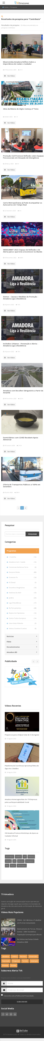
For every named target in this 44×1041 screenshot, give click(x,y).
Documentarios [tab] (13, 647)
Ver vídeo (11, 76)
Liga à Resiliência (22, 603)
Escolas (13, 965)
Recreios (23, 956)
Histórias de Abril (22, 593)
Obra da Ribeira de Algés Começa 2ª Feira (20, 109)
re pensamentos (22, 608)
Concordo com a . (19, 996)
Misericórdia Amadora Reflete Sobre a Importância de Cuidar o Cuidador (19, 63)
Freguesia (15, 961)
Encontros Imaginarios (22, 588)
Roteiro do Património (22, 613)
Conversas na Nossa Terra (22, 567)
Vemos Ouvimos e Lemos (22, 628)
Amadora (5, 956)
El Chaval (22, 582)
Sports (8, 861)
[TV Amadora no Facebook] (3, 1014)
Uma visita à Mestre (22, 623)
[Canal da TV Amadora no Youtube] (15, 1014)
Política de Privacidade (25, 996)
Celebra (14, 956)
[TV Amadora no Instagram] (11, 1014)
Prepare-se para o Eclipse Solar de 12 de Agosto (22, 735)
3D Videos (9, 857)
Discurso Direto (22, 572)
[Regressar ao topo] (36, 1026)
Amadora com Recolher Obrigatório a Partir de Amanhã (23, 391)
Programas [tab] (11, 551)
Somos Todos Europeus (22, 618)
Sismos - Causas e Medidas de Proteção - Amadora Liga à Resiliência (20, 297)
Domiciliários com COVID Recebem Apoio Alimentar (20, 438)
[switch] (2, 995)
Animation (29, 861)
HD (25, 857)
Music (13, 865)
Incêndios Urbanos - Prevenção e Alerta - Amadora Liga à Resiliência (20, 344)
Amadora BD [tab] (12, 652)
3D (14, 861)
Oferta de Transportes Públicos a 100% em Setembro (21, 485)
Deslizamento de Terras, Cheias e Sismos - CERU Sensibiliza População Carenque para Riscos (29, 932)
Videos (18, 857)
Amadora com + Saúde (22, 562)
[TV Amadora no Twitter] (7, 1014)
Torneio (25, 961)
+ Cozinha (22, 557)
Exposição (6, 961)
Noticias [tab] (10, 636)
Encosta (5, 965)
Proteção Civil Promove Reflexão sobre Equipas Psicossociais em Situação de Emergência (23, 157)
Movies (31, 857)
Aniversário (33, 956)
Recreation (22, 865)
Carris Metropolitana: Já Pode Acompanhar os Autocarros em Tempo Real (22, 204)
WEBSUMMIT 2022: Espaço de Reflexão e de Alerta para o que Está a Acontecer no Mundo (22, 251)
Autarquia (34, 961)
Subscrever (22, 1002)
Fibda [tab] (9, 642)
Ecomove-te (22, 577)
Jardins (22, 598)
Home (6, 7)
